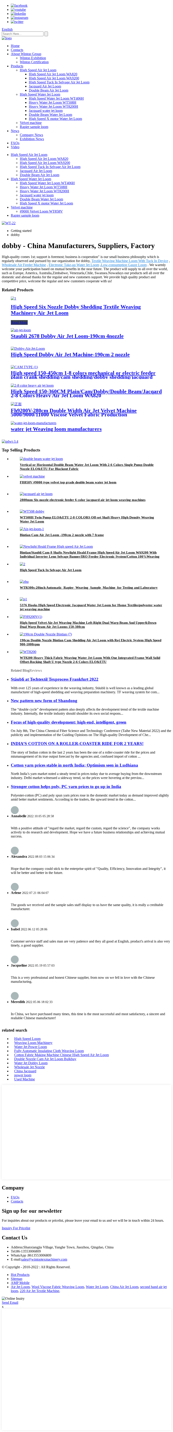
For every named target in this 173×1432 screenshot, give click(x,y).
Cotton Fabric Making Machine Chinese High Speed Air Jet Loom (61, 1055)
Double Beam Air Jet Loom (48, 90)
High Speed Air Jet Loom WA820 (53, 74)
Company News (31, 135)
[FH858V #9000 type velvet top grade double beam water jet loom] (32, 476)
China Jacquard (25, 1071)
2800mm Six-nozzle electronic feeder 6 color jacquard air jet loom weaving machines (83, 500)
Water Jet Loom (97, 1287)
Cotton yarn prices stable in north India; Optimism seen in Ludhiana (74, 765)
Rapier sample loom (34, 127)
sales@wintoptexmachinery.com (44, 1259)
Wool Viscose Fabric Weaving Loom (58, 1287)
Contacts (17, 50)
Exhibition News (32, 139)
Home (15, 46)
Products (17, 66)
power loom (22, 1075)
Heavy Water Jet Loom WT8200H (53, 106)
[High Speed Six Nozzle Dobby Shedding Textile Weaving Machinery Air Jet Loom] (13, 298)
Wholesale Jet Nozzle (29, 1067)
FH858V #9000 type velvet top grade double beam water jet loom (68, 482)
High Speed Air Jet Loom (38, 70)
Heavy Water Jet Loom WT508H (52, 102)
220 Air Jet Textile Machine (39, 1291)
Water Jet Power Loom (30, 1047)
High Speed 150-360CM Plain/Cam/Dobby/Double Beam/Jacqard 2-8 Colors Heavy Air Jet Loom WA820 (86, 393)
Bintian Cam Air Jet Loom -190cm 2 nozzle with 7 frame (62, 535)
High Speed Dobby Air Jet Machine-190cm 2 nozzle (70, 354)
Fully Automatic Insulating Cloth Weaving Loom (49, 1051)
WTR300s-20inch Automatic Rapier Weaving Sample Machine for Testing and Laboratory (89, 587)
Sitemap (16, 1279)
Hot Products (20, 1275)
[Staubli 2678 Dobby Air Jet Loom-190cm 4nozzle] (21, 330)
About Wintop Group (26, 54)
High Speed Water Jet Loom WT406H (56, 98)
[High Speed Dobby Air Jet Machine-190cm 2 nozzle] (28, 348)
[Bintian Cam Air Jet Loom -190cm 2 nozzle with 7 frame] (32, 529)
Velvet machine (31, 123)
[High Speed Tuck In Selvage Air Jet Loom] (22, 564)
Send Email (10, 1302)
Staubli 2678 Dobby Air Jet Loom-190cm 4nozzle (67, 336)
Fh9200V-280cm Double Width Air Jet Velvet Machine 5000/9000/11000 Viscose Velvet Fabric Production (74, 412)
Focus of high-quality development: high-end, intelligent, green (68, 722)
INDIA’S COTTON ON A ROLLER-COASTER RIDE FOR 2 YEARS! (77, 743)
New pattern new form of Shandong (44, 700)
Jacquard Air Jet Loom (45, 86)
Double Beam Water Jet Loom (50, 115)
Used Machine (24, 1079)
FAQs (15, 143)
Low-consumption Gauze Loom (124, 265)
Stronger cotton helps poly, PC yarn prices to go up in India (66, 786)
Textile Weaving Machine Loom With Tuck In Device (129, 261)
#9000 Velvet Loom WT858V (41, 211)
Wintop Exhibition (33, 58)
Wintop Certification (34, 62)
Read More (19, 322)
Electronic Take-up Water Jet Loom (74, 265)
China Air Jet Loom (124, 1287)
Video (15, 147)
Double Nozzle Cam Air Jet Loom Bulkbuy (45, 1059)
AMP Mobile (20, 1283)
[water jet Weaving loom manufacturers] (33, 423)
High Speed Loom (27, 1039)
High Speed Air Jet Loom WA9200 (54, 78)
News (15, 131)
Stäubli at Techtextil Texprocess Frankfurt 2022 (54, 679)
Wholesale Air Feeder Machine (24, 265)
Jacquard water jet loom (46, 110)
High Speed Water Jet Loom (40, 94)
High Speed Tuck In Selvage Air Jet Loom (59, 82)
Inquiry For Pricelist (16, 1228)
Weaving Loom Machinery (33, 1043)
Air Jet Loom (20, 1287)
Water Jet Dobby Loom (31, 1063)
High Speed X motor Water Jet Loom (55, 119)
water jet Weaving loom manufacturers (56, 429)
